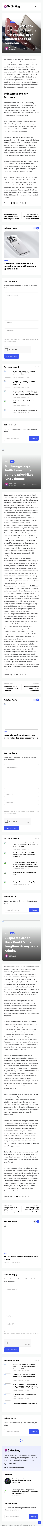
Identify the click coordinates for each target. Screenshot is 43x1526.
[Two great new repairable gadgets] (7, 412)
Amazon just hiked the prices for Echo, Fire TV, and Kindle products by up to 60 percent (25, 373)
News (12, 461)
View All (37, 367)
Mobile (13, 21)
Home (6, 21)
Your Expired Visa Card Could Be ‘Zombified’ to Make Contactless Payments (24, 383)
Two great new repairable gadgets (25, 410)
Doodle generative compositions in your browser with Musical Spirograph (24, 1480)
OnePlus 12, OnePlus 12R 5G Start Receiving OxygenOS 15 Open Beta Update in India (20, 266)
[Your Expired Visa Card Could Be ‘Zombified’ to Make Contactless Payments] (7, 383)
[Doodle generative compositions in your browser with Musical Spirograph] (7, 1481)
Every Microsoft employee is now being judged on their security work (21, 736)
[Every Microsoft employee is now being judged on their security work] (21, 716)
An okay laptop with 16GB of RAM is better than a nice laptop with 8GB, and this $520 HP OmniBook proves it (25, 392)
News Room (12, 48)
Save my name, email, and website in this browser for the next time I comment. (21, 340)
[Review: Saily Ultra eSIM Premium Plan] (7, 403)
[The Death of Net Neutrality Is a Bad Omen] (21, 1238)
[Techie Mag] (12, 6)
